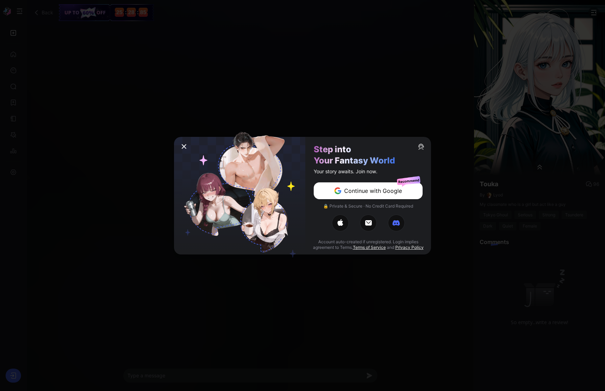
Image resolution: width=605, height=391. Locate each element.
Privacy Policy (409, 247)
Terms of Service (369, 247)
